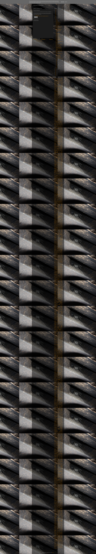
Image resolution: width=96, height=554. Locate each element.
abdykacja (55, 78)
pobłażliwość (60, 350)
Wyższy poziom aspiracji (58, 57)
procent (59, 376)
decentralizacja (57, 133)
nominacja (55, 314)
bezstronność (61, 106)
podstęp (59, 354)
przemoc (55, 389)
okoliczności (59, 325)
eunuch (61, 167)
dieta (59, 141)
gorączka (61, 184)
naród (61, 294)
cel (57, 118)
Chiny (56, 121)
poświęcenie (55, 366)
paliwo (55, 335)
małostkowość (60, 266)
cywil (54, 128)
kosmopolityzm (57, 243)
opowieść (58, 329)
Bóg (56, 113)
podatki (60, 352)
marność (56, 269)
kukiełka (56, 251)
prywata (56, 383)
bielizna (61, 108)
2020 (55, 15)
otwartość (58, 333)
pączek (61, 341)
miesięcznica (58, 278)
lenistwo (55, 257)
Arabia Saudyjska (56, 91)
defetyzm (55, 134)
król (59, 247)
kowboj (55, 245)
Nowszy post (35, 39)
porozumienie (60, 363)
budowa (57, 116)
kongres (61, 236)
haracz (61, 191)
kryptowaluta (58, 248)
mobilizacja (60, 284)
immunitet (55, 200)
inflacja (57, 203)
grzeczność (61, 189)
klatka (60, 224)
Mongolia (55, 286)
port (54, 364)
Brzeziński (59, 115)
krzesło (57, 249)
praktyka (60, 371)
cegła (56, 118)
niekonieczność (57, 301)
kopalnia (56, 242)
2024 (55, 11)
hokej (54, 195)
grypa (57, 189)
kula (59, 251)
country (60, 126)
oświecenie (55, 333)
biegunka (59, 108)
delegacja (55, 135)
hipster (61, 194)
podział (55, 355)
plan (60, 348)
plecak (54, 349)
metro (59, 276)
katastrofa (58, 220)
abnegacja (57, 78)
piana (59, 343)
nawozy (61, 296)
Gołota (59, 184)
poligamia (59, 358)
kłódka (58, 227)
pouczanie (57, 367)
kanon (54, 217)
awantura (55, 98)
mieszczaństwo (55, 279)
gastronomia (61, 177)
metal (54, 276)
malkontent (55, 266)
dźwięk (60, 156)
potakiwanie (59, 366)
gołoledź (55, 184)
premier (60, 374)
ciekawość (55, 124)
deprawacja (59, 138)
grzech (59, 189)
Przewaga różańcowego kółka (59, 44)
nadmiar (55, 291)
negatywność (61, 297)
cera (60, 119)
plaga (58, 348)
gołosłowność (57, 184)
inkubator (61, 204)
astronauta (57, 94)
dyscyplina (61, 152)
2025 (55, 10)
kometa (55, 231)
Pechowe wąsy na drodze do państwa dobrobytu (58, 39)
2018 (55, 17)
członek (58, 130)
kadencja (57, 214)
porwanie (58, 364)
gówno (59, 186)
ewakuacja (61, 168)
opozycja (60, 329)
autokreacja (61, 96)
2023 (55, 12)
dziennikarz (57, 155)
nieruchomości (60, 306)
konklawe (58, 237)
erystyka (56, 166)
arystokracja (55, 93)
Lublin (58, 261)
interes (59, 207)
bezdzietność (58, 104)
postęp (58, 365)
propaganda (59, 379)
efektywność (59, 157)
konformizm (55, 236)
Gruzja (55, 189)
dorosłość (61, 146)
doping (57, 146)
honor (56, 197)
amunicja (59, 85)
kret (58, 246)
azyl (54, 99)
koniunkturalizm (55, 237)
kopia (57, 242)
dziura (57, 156)
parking (59, 338)
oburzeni (57, 319)
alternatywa (60, 83)
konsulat (58, 239)
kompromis (58, 233)
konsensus (58, 238)
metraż (58, 276)
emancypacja (56, 163)
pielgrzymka (59, 344)
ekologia (59, 158)
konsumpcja (61, 239)
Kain (60, 214)
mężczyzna (60, 277)
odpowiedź (61, 322)
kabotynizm (60, 213)
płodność (55, 350)
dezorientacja (60, 140)
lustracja (60, 262)
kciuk (57, 222)
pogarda (55, 356)
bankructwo (59, 101)
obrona (55, 318)
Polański (59, 357)
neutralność (57, 298)
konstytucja (55, 239)
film (54, 172)
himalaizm (60, 193)
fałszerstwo (61, 169)
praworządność (57, 373)
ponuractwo (61, 361)
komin (57, 231)
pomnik (55, 360)
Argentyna (59, 92)
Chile (54, 121)
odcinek (59, 321)
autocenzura (57, 96)
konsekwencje (55, 238)
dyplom (61, 151)
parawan (56, 338)
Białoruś (56, 107)
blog (57, 111)
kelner (59, 222)
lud (59, 261)
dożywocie (61, 147)
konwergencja (58, 241)
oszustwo (55, 332)
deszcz (61, 139)
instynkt (57, 205)
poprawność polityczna (59, 362)
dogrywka (61, 144)
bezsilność (59, 106)
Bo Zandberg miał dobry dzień (59, 58)
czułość (55, 131)
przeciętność (55, 385)
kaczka (55, 214)
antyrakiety (55, 89)
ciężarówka (55, 125)
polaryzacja (61, 357)
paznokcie (58, 341)
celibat (58, 118)
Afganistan (57, 80)
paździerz (60, 341)
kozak (56, 245)
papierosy (61, 337)
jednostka (61, 211)
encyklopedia (55, 165)
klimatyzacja (55, 226)
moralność (55, 287)
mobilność (61, 284)
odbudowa (55, 321)
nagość (59, 292)
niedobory (61, 299)
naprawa (56, 294)
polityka (58, 359)
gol (60, 183)
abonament (59, 78)
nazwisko (58, 297)
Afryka (60, 80)
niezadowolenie (55, 312)
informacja (61, 203)
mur (56, 289)
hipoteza (60, 194)
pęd (58, 343)
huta (56, 198)
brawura (57, 114)
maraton (57, 268)
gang (54, 177)
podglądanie (55, 353)
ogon (60, 324)
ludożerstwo (57, 262)
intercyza (57, 207)
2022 (55, 13)
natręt (54, 296)
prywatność (59, 383)
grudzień (59, 188)
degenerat (61, 134)
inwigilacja (55, 208)
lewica (60, 257)
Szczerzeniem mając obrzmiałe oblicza (59, 49)
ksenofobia (55, 250)
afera (55, 80)
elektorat (59, 162)
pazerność (56, 341)
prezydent (55, 375)
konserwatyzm (60, 238)
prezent (61, 375)
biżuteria (58, 110)
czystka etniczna (59, 131)
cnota (56, 126)
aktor (55, 81)
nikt (58, 313)
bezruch (57, 106)
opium (59, 328)
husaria (55, 198)
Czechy (61, 129)
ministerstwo (61, 281)
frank (58, 175)
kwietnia (57, 64)
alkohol (58, 83)
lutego (56, 66)
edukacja (57, 157)
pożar (61, 369)
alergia (60, 82)
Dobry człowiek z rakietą (58, 46)
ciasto (56, 123)
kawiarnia (59, 221)
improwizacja (60, 201)
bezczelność (59, 103)
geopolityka (60, 179)
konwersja (60, 241)
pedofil (57, 342)
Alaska (55, 82)
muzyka (61, 289)
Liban (61, 257)
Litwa (59, 259)
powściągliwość (58, 368)
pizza (54, 348)
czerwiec (57, 130)
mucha (60, 288)
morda (57, 287)
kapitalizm (58, 217)
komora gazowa (58, 232)
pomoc (57, 360)
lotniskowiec (55, 261)
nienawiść (61, 302)
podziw (60, 355)
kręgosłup (55, 247)
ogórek (61, 324)
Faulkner (60, 171)
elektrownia (61, 162)
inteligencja (61, 206)
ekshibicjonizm (55, 160)
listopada (57, 20)
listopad (60, 258)
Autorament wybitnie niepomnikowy (58, 33)
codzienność (59, 126)
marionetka (61, 268)
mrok (57, 288)
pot (57, 366)
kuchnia (55, 251)
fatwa (58, 171)
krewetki (61, 246)
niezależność (59, 312)
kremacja (57, 246)
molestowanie (55, 285)
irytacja (56, 209)
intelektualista (58, 206)
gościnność (55, 185)
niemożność (55, 302)
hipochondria (55, 194)
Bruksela (55, 115)
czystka (56, 131)
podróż (55, 354)
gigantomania (59, 180)
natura (56, 296)
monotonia (60, 286)
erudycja (55, 166)
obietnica (58, 317)
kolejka (57, 229)
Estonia (55, 167)
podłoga (60, 353)
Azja (61, 98)
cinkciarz (57, 125)
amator (61, 83)
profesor (61, 377)
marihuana (59, 268)
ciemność (59, 124)
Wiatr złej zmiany (57, 23)
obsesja (59, 318)
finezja (59, 172)
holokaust (61, 195)
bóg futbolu (58, 113)
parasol (55, 338)
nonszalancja (57, 314)
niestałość (61, 307)
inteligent (55, 207)
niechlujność (55, 299)
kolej (54, 229)
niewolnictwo (61, 311)
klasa (54, 224)
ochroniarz (55, 320)
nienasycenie (58, 302)
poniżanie (59, 361)
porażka (55, 363)
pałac (57, 335)
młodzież (57, 283)
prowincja (55, 382)
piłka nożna (60, 345)
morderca (59, 287)
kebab (58, 222)
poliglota (61, 358)
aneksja (56, 87)
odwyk (57, 323)
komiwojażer (55, 232)
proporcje (61, 379)
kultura (61, 251)
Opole (60, 328)
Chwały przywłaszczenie (58, 56)
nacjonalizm (55, 290)
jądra (57, 211)
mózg (56, 288)
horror (58, 197)
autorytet (61, 97)
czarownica (58, 129)
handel (59, 191)
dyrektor (59, 152)
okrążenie (61, 325)
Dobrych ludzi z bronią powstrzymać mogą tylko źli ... (59, 54)
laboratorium (55, 254)
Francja (57, 175)
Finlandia (61, 172)
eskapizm (60, 166)
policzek (57, 358)
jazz (56, 211)
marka (55, 269)
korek (60, 242)
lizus (60, 259)
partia (55, 339)
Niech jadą (57, 43)
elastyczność (55, 162)
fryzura (60, 176)
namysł (58, 293)
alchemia (58, 82)
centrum (57, 119)
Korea (58, 242)
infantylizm (55, 203)
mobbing (57, 284)
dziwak (59, 156)
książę (59, 250)
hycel (57, 198)
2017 (55, 18)
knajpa (61, 227)
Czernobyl (55, 130)
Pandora (57, 336)
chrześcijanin (56, 122)
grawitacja (61, 187)
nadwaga (58, 291)
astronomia (59, 94)
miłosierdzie (61, 280)
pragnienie (55, 371)
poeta (61, 355)
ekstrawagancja (58, 161)
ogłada (57, 324)
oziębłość (58, 334)
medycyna (61, 274)
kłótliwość (60, 227)
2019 (55, 16)
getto (54, 180)
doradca (60, 146)
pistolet (60, 347)
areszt (57, 92)
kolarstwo (60, 228)
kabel (58, 213)
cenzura (59, 119)
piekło (55, 344)
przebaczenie (55, 384)
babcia (56, 99)
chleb (59, 121)
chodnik (61, 121)
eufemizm (59, 167)
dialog (56, 141)
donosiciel (61, 145)
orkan (54, 331)
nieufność (61, 309)
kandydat (60, 216)
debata (55, 133)
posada (61, 364)
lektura (60, 256)
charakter (55, 120)
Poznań (57, 369)
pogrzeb (61, 356)
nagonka (57, 292)
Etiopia (57, 167)
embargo (59, 163)
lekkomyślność (58, 256)
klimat (61, 225)
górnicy (56, 186)
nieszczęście (55, 308)
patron (54, 341)
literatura (55, 259)
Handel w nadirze (57, 42)
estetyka (61, 166)
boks (61, 112)
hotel (59, 197)
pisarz (59, 347)
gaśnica (55, 178)
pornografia (58, 363)
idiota (57, 199)
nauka (60, 296)
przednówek (55, 386)
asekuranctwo (59, 93)
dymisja (55, 151)
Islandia (60, 209)
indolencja (55, 202)
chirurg (57, 121)
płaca (60, 349)
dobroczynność (58, 143)
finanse (58, 172)
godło (56, 183)
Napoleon (61, 293)
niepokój (61, 304)
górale (54, 186)
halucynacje (55, 191)
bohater (57, 112)
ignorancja (61, 199)
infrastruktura (59, 204)
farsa (60, 170)
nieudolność (59, 309)
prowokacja (60, 382)
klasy (58, 224)
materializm (58, 272)
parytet (60, 339)
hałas (57, 191)
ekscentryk (58, 159)
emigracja (55, 164)
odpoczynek (55, 322)
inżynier (57, 208)
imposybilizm (55, 201)
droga (60, 148)
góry (58, 186)
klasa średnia (56, 224)
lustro (61, 262)
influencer (59, 203)
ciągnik (58, 123)
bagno (60, 99)
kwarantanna (55, 253)
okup (59, 326)
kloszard (60, 226)
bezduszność (55, 104)
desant (54, 139)
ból (59, 113)
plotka (56, 349)
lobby (61, 259)
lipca (56, 61)
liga (54, 258)
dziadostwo (60, 154)
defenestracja (61, 133)
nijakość (55, 313)
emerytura (61, 163)
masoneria (56, 271)
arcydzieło (55, 92)
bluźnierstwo (61, 111)
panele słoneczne (59, 336)
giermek (57, 180)
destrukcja (60, 139)
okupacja (61, 326)
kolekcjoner (60, 229)
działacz (61, 154)
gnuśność (55, 183)
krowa (58, 247)
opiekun (58, 328)
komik (56, 231)
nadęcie (61, 290)
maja (56, 63)
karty (58, 219)
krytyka (61, 248)
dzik (54, 156)
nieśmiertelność (58, 308)
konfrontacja (59, 236)
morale (61, 286)
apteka (60, 90)
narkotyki (60, 294)
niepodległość (58, 304)
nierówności (55, 306)
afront (58, 80)
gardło (56, 177)
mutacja (57, 289)
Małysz (56, 267)
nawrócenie (55, 297)
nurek (58, 316)
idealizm (61, 198)
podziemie (58, 355)
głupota (57, 182)
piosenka (59, 346)
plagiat (59, 348)
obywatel (59, 319)
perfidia (60, 342)
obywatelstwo (61, 319)
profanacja (55, 377)
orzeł (59, 331)
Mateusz (60, 272)
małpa (55, 267)
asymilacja (61, 94)
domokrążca (57, 145)
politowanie (55, 359)
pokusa (56, 357)
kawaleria (58, 221)
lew (58, 257)
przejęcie (58, 387)
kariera (56, 219)
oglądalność (55, 324)
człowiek (60, 130)
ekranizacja (55, 159)
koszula (55, 244)
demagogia (61, 135)
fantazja (57, 170)
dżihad (61, 156)
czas (59, 129)
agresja (55, 81)
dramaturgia (55, 148)
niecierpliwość (58, 299)
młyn (59, 283)
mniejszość (55, 284)
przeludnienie (56, 388)
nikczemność (57, 313)
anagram (61, 85)
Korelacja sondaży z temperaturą (59, 41)
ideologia (55, 199)
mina (56, 281)
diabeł (61, 140)
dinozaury (61, 141)
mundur (55, 289)
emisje (57, 164)
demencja (59, 136)
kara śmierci (55, 218)
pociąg (57, 351)
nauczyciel (58, 296)
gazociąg (61, 178)
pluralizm (59, 349)
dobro (61, 142)
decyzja (59, 133)
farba (59, 170)
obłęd (61, 317)
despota (58, 139)
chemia (61, 120)
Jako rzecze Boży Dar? (58, 24)
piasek (61, 343)
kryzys (55, 249)
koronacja (61, 242)
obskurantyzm (61, 318)
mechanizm (57, 273)
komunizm (61, 234)
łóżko (60, 264)
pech (55, 342)
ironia (54, 209)
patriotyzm (61, 340)
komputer (55, 234)
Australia (58, 95)
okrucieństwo (55, 326)
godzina (59, 183)
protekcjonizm (55, 381)
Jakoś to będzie (57, 25)
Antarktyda (55, 88)
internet (61, 207)
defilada (58, 134)
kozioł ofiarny (58, 245)
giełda (56, 180)
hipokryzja (58, 194)
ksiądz (57, 250)
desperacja (56, 139)
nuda (57, 316)
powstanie (55, 368)
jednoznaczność (57, 212)
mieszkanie (58, 279)
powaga (60, 367)
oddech (60, 321)
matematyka (55, 272)
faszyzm (55, 171)
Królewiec (61, 247)
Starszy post (51, 39)
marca (56, 65)
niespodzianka (59, 307)
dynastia (57, 151)
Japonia (57, 210)
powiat (61, 367)
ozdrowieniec (55, 334)
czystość (61, 131)
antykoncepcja (58, 88)
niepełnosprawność (60, 303)
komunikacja (58, 234)
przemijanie (61, 388)
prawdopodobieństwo (60, 372)
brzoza (60, 115)
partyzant (59, 339)
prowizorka (58, 382)
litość (57, 259)
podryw (56, 354)
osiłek (60, 331)
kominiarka (59, 231)
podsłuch (58, 354)
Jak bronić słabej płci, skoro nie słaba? (59, 51)
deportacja (57, 138)
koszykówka (58, 244)
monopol (57, 286)
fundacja (61, 176)
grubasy (57, 188)
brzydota (55, 116)
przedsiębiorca (58, 386)
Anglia (60, 87)
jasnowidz (55, 211)
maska (61, 270)
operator (57, 328)
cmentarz (55, 126)
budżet (60, 116)
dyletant (61, 150)
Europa (55, 168)
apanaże (61, 89)
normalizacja (61, 314)
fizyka (56, 173)
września (57, 59)
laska (58, 254)
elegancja (57, 162)
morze (61, 287)
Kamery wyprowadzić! (58, 55)
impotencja (58, 201)
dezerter (55, 140)
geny (54, 179)
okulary (58, 326)
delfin (57, 135)
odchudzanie (57, 321)
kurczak (61, 252)
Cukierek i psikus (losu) (58, 22)
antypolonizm (61, 88)
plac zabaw (56, 348)
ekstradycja (55, 161)
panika (61, 336)
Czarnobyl (61, 128)
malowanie (57, 266)
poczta (57, 352)
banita (54, 101)
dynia (59, 151)
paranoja (61, 337)
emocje (60, 164)
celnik (60, 118)
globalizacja (61, 181)
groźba (55, 188)
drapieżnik (57, 148)
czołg (61, 130)
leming (61, 256)
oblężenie (60, 317)
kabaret (57, 213)
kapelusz (56, 217)
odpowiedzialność (58, 322)
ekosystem (61, 158)
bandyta (61, 100)
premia (58, 374)
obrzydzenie (57, 318)
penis (58, 342)
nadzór (61, 291)
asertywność (61, 93)
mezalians (61, 276)
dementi (61, 136)
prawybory (60, 373)
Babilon (57, 99)
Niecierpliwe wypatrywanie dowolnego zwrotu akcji (58, 27)
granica (57, 187)
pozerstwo (55, 369)
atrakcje (55, 95)
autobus (55, 96)
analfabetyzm (55, 86)
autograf (59, 96)
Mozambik (55, 288)
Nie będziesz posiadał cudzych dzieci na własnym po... (59, 29)
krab (60, 245)
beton (56, 103)
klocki (57, 226)
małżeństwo (58, 267)
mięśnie (61, 279)
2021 (55, 14)
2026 (55, 9)
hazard (59, 192)
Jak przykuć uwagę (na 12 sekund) (58, 31)
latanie (59, 254)
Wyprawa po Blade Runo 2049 (59, 50)
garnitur (57, 177)
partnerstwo (57, 339)
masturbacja (58, 271)
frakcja (55, 175)
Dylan (57, 150)
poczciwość (55, 352)
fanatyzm (55, 170)
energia (57, 165)
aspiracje (55, 94)
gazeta (60, 178)
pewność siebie (57, 343)
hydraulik (58, 198)
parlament (61, 338)
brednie (61, 114)
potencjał (61, 366)
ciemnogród (57, 124)
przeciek (61, 384)
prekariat (55, 374)
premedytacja (57, 374)
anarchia (60, 86)
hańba (60, 191)
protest (58, 381)
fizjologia (55, 173)
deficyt (56, 134)
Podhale (57, 353)
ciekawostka (61, 123)
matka (61, 272)
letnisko (57, 257)
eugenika (60, 167)
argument (61, 92)
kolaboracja (55, 228)
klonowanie (59, 226)
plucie (57, 349)
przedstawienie (61, 386)
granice (59, 187)
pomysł (61, 360)
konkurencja (61, 237)
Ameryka (55, 84)
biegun (58, 108)
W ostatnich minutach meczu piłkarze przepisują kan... (59, 47)
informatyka (55, 204)
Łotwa (55, 264)
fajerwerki (56, 169)
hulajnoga (61, 197)
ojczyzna (55, 325)
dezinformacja (57, 140)
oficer (60, 323)
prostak (57, 380)
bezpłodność (59, 105)
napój (54, 294)
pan (60, 335)
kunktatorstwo (59, 252)
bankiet (57, 101)
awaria (56, 98)
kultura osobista (55, 252)
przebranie (60, 384)
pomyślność (55, 361)
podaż (61, 352)
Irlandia (61, 208)
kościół (60, 244)
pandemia (55, 336)
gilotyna (61, 180)
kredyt (55, 246)
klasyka (59, 224)
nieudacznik (57, 309)
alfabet (61, 82)
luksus (58, 262)
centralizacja (55, 119)
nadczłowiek (60, 290)
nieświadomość (61, 308)
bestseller (55, 103)
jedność (55, 212)
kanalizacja (57, 216)
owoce (61, 333)
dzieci (59, 155)
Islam (58, 209)
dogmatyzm (59, 144)
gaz (57, 178)
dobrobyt (55, 143)
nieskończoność (55, 307)
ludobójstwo (61, 261)
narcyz (58, 294)
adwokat (61, 79)
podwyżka (61, 354)
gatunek (56, 178)
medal (59, 273)
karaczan (57, 218)
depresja (61, 138)
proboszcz (55, 376)
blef (59, 110)
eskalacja (58, 166)
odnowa (61, 321)
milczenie (55, 280)
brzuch (61, 115)
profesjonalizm (58, 377)
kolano (58, 228)
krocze (56, 247)
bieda (55, 108)
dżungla (55, 157)
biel (60, 108)
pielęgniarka (57, 344)
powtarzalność (61, 368)
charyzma (58, 120)
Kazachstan (61, 221)
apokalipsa (55, 90)
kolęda (61, 229)
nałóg (55, 293)
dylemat (59, 150)
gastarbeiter (59, 177)
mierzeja (55, 278)
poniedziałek (57, 361)
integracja (55, 206)
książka (61, 250)
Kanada (55, 216)
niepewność (55, 304)
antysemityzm (58, 89)
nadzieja (60, 291)
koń (54, 242)
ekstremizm (61, 161)
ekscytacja (61, 159)
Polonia (61, 359)
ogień (61, 323)
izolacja (61, 209)
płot (56, 350)
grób (56, 188)
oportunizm (55, 329)
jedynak (60, 212)
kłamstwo (57, 227)
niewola (58, 311)
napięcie (60, 293)
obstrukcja (55, 319)
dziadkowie (58, 154)
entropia (59, 165)
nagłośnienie (55, 292)
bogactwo (55, 112)
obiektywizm (55, 317)
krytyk (60, 248)
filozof (56, 172)
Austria (60, 95)
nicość (59, 298)
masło (54, 271)
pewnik (55, 343)
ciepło (61, 124)
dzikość (56, 156)
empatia (61, 164)
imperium (60, 200)
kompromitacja (60, 233)
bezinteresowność (60, 104)
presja (61, 374)
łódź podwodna (58, 264)
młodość (55, 283)
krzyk (58, 249)
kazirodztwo (55, 222)
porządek (60, 364)
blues (59, 111)
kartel (57, 219)
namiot (56, 293)
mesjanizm (61, 275)
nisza (59, 313)
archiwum (61, 91)
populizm (58, 362)
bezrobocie (55, 106)
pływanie (58, 350)
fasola (61, 170)
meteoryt (56, 276)
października (57, 21)
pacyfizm (61, 334)
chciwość (60, 120)
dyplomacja (56, 152)
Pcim (54, 342)
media (60, 273)
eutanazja (59, 168)
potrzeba (55, 367)
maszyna (60, 271)
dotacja (55, 147)
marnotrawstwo (59, 269)
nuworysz (60, 316)
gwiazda (55, 190)
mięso (60, 279)
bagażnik (59, 99)
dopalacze (55, 146)
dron (61, 148)
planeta (61, 348)
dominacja (55, 145)
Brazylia (59, 114)
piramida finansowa (56, 347)
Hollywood (59, 195)
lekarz (59, 255)
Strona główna (43, 39)
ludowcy (55, 262)
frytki (57, 176)
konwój (61, 241)
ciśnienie (61, 125)
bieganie (56, 108)
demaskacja (55, 136)
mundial (61, 288)
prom (54, 379)
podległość (59, 353)
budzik (59, 116)
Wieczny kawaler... (58, 28)
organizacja (57, 330)
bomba (55, 113)
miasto (56, 277)
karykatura (60, 219)
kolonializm (55, 230)
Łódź (56, 264)
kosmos (60, 243)
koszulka (56, 244)
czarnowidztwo (55, 129)
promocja (56, 379)
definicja (60, 134)
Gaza (58, 178)
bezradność (61, 105)
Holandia (57, 195)
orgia (59, 330)
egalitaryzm (61, 157)
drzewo (58, 149)
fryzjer (58, 176)
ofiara (58, 323)
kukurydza (58, 251)
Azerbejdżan (60, 98)
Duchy (56, 32)
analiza (58, 86)
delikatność (59, 135)
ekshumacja (59, 160)
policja (55, 358)
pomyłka (59, 360)
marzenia (59, 270)
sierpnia (57, 60)
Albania (56, 82)
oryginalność (57, 331)
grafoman (55, 187)
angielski (58, 87)
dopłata (58, 146)
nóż (55, 316)
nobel (60, 313)
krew (60, 246)
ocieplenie (58, 320)
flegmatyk (61, 173)
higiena (58, 193)
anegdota (55, 87)
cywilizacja (56, 128)
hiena (54, 193)
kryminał (55, 248)
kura (60, 252)
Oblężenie (57, 40)
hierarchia (56, 193)
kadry (59, 214)
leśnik (56, 257)
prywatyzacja (61, 383)
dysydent (55, 154)
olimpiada (58, 327)
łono (54, 264)
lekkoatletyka (55, 256)
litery (56, 259)
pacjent (59, 334)
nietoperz (55, 309)
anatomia (61, 86)
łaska (58, 263)
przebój (57, 384)
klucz (54, 227)
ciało (54, 123)
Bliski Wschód (61, 110)
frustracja (55, 176)
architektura (59, 91)
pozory (59, 369)
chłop (60, 121)
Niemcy (60, 301)
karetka (55, 219)
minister (59, 281)
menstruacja (57, 275)
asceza (57, 93)
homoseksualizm (59, 196)
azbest (58, 98)
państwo (55, 337)
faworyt (61, 171)
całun (54, 118)
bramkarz (61, 113)
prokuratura (61, 378)
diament (58, 141)
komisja (61, 231)
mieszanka (61, 278)
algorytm (55, 83)
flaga (58, 173)
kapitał (60, 217)
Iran (60, 208)
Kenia (60, 222)
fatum (57, 171)
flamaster (60, 173)
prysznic (55, 383)
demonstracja (56, 137)
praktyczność (58, 371)
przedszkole (55, 387)
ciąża (59, 123)
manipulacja (55, 268)
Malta (58, 266)
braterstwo (55, 114)
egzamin (55, 158)
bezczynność (61, 103)
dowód (57, 147)
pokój (55, 357)
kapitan (61, 217)
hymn (60, 198)
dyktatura (55, 150)
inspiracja (55, 205)
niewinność (55, 311)
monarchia (60, 285)
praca (58, 370)
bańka (61, 101)
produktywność (61, 376)
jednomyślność (59, 211)
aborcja (61, 78)
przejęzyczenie (61, 387)
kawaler (56, 221)
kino (60, 223)
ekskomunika (61, 160)
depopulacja (55, 138)
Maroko (61, 269)
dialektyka (55, 141)
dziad (56, 154)
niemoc (61, 301)
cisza (59, 125)
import (61, 200)
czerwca (57, 62)
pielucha (61, 344)
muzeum (59, 289)
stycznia (57, 67)
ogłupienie (59, 324)
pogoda (57, 356)
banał (59, 100)
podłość (61, 353)
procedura (57, 376)
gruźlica (56, 189)
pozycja (60, 369)
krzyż (61, 249)
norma (59, 314)
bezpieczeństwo (56, 105)
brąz (60, 114)
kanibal (61, 216)
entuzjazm (61, 165)
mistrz (59, 282)
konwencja (55, 241)
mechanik (55, 273)
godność (58, 183)
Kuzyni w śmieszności (58, 45)
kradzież (61, 245)
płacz (61, 349)
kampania (59, 215)
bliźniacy (55, 111)
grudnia (57, 19)
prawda (58, 372)
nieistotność (55, 301)
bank (56, 101)
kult (60, 251)
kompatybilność (61, 232)
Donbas (59, 145)
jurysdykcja (55, 213)
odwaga (55, 323)
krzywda (60, 249)
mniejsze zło (61, 283)
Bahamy (61, 99)
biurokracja (55, 110)
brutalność (57, 115)
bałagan (55, 100)
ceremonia (61, 119)
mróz (58, 288)
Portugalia (56, 364)
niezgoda (61, 312)
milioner (57, 280)
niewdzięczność (56, 310)
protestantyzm (61, 381)
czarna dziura (59, 128)
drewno (59, 148)
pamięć (59, 335)
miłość (55, 281)
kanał (58, 216)
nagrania (61, 292)
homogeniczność (55, 196)
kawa (54, 221)
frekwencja (60, 175)
